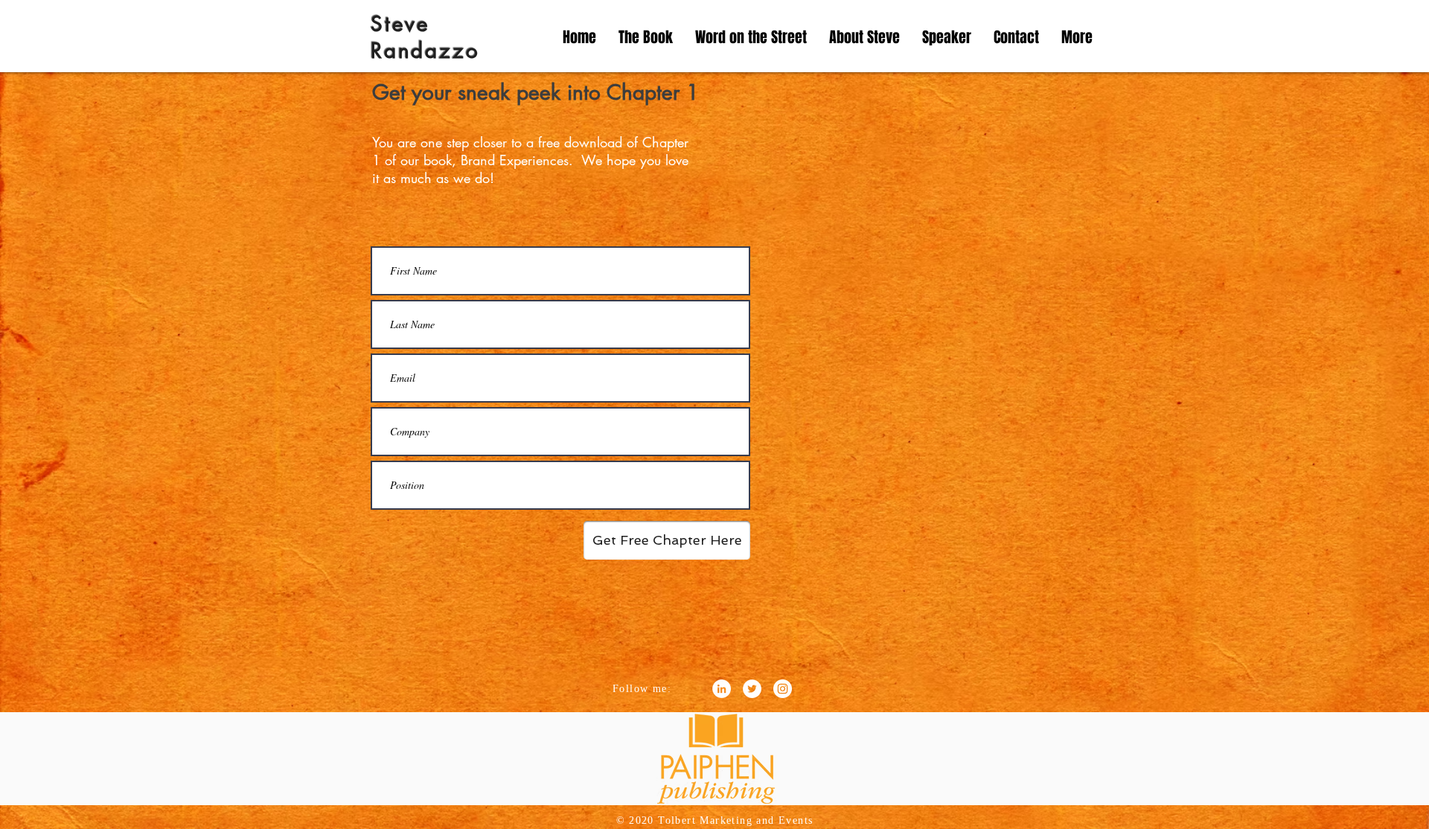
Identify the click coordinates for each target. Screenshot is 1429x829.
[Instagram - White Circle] (782, 688)
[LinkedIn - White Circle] (721, 688)
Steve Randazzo (425, 37)
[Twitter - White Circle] (752, 688)
